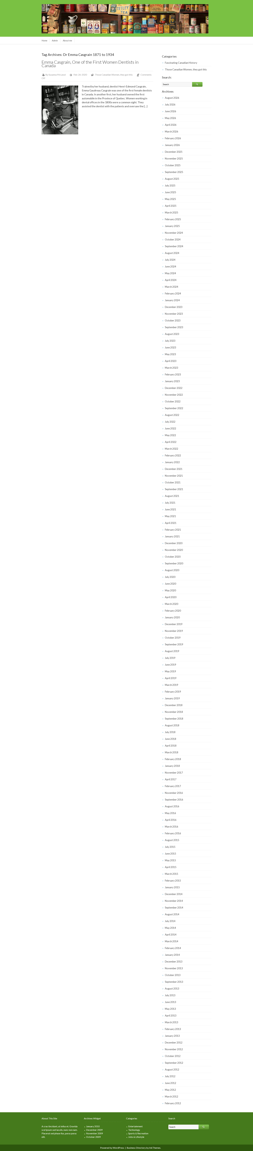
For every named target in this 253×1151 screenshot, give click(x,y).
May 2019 (170, 671)
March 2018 (171, 752)
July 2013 (170, 995)
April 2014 (170, 934)
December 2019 (173, 624)
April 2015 (170, 867)
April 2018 (170, 745)
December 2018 (173, 705)
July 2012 (170, 1076)
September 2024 (174, 246)
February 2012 (173, 1103)
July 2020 (170, 576)
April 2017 (170, 779)
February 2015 (173, 880)
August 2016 (172, 806)
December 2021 (173, 468)
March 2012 (171, 1096)
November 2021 (174, 475)
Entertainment (135, 1126)
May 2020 (170, 590)
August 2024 (172, 253)
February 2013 (173, 1029)
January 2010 (93, 1126)
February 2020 (173, 610)
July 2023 (170, 340)
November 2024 (174, 232)
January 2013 (172, 1035)
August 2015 (172, 840)
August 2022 (172, 414)
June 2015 (170, 853)
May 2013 (170, 1008)
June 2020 (170, 583)
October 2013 (173, 975)
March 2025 (171, 212)
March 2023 (171, 367)
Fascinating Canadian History (181, 62)
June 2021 (170, 509)
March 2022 (171, 448)
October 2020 (173, 556)
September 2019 (174, 644)
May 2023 (170, 354)
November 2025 (174, 158)
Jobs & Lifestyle (136, 1136)
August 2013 (172, 988)
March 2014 (171, 941)
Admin (55, 40)
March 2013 (171, 1022)
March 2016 (171, 826)
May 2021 (170, 516)
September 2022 (174, 408)
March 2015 (171, 873)
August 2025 (172, 178)
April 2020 (170, 597)
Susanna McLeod (57, 74)
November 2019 (174, 630)
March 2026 (171, 131)
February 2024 (173, 293)
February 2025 (173, 219)
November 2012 (174, 1049)
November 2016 (174, 792)
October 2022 (173, 401)
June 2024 (170, 266)
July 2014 (170, 921)
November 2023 (174, 313)
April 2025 (170, 205)
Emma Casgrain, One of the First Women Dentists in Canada (90, 63)
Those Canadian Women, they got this (114, 74)
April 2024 (170, 280)
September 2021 (174, 489)
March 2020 (171, 603)
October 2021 (173, 482)
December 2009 (94, 1129)
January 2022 (172, 462)
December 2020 (173, 543)
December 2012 (173, 1042)
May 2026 (170, 118)
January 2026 (172, 145)
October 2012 (173, 1056)
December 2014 (173, 894)
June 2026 (170, 111)
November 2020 (174, 549)
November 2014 (174, 900)
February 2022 (173, 455)
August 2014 (172, 914)
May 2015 (170, 860)
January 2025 (172, 226)
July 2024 (170, 259)
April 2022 (170, 441)
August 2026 (172, 97)
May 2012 (170, 1089)
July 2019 (170, 657)
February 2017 (173, 786)
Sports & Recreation (138, 1133)
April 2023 (170, 360)
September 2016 (174, 799)
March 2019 (171, 684)
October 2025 (173, 165)
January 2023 (172, 381)
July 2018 (170, 732)
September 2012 (174, 1062)
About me (67, 40)
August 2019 (172, 651)
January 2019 (172, 698)
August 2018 (172, 725)
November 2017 (174, 772)
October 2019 (173, 637)
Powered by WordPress (112, 1147)
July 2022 (170, 421)
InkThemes (154, 1147)
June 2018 (170, 738)
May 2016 (170, 813)
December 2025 (173, 151)
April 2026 (170, 124)
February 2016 (173, 833)
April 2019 (170, 678)
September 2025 (174, 172)
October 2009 (93, 1136)
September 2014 (174, 907)
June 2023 (170, 347)
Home (44, 40)
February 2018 (173, 759)
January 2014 (172, 954)
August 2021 (172, 495)
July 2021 (170, 502)
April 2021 (170, 522)
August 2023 (172, 334)
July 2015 (170, 846)
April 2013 (170, 1015)
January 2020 (172, 617)
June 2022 (170, 428)
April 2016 (170, 819)
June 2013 (170, 1002)
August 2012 (172, 1069)
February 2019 (173, 691)
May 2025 (170, 199)
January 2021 (172, 536)
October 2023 (173, 320)
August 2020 (172, 570)
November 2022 (174, 394)
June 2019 (170, 664)
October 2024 (173, 239)
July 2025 (170, 185)
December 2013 (173, 961)
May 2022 (170, 435)
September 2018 (174, 718)
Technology (134, 1129)
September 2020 (174, 563)
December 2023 (173, 307)
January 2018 (172, 765)
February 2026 (173, 138)
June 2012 (170, 1083)
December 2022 (173, 387)
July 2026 (170, 104)
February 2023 (173, 374)
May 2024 (170, 273)
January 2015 (172, 887)
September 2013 (174, 981)
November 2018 (174, 711)
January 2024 (172, 300)
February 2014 (173, 948)
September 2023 (174, 327)
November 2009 (94, 1133)
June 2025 (170, 192)
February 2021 (173, 529)
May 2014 (170, 927)
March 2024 (171, 286)
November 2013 (174, 968)
